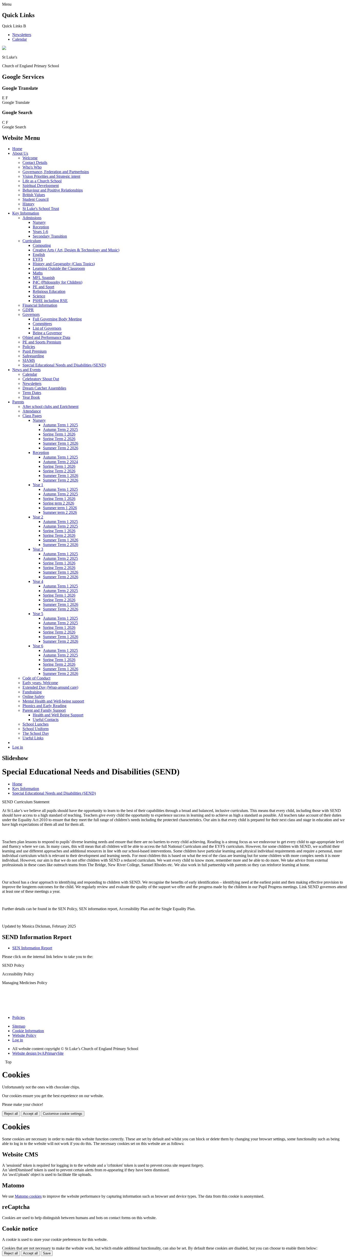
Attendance (31, 411)
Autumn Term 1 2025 (60, 425)
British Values (33, 195)
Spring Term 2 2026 (59, 439)
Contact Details (34, 162)
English (39, 254)
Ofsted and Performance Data (46, 337)
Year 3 (38, 549)
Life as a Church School (42, 181)
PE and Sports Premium (41, 342)
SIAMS (28, 360)
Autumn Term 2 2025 (60, 429)
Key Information (25, 213)
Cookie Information (28, 1031)
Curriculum (31, 241)
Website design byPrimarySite (38, 1053)
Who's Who (32, 167)
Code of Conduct (36, 678)
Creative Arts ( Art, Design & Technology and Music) (76, 250)
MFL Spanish (44, 277)
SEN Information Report (32, 948)
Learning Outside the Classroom (59, 268)
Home (17, 149)
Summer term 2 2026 (60, 512)
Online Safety (33, 696)
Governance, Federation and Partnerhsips (55, 172)
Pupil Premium (34, 351)
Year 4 (38, 581)
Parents (18, 402)
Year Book (31, 397)
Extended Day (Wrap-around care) (50, 687)
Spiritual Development (40, 185)
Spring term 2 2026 (58, 503)
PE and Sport (43, 287)
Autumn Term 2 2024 (60, 462)
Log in (17, 747)
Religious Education (49, 291)
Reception (41, 227)
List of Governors (47, 328)
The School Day (35, 733)
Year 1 (38, 485)
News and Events (26, 370)
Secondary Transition (50, 236)
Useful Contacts (46, 719)
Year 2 (38, 517)
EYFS (38, 259)
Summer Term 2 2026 (60, 448)
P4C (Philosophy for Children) (57, 282)
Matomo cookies (28, 1196)
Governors (31, 314)
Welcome (30, 158)
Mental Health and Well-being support (53, 701)
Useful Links (32, 738)
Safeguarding (33, 356)
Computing (42, 245)
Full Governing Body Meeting (57, 319)
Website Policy (24, 1035)
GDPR (28, 310)
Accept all (30, 1114)
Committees (42, 323)
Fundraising (32, 692)
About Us (20, 153)
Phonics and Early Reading (44, 706)
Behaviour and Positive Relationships (52, 190)
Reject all (11, 1114)
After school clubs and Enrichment (50, 406)
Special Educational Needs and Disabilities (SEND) (64, 365)
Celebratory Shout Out (40, 379)
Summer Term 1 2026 (60, 443)
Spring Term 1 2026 (59, 434)
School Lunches (35, 724)
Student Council (35, 199)
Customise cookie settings (62, 1114)
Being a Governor (47, 333)
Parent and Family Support (44, 710)
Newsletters (21, 34)
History (28, 204)
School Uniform (35, 729)
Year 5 (38, 613)
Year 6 (38, 646)
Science (39, 296)
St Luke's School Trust (40, 208)
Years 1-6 (40, 231)
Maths (38, 273)
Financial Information (39, 305)
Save (47, 1253)
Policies (28, 346)
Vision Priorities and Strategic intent (51, 176)
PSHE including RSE (50, 300)
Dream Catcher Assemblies (44, 388)
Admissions (31, 218)
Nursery (39, 222)
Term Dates (31, 393)
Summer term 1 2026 (60, 508)
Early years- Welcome (40, 683)
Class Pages (32, 416)
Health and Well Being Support (58, 715)
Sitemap (18, 1026)
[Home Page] (4, 48)
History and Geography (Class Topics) (64, 264)
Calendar (19, 39)
